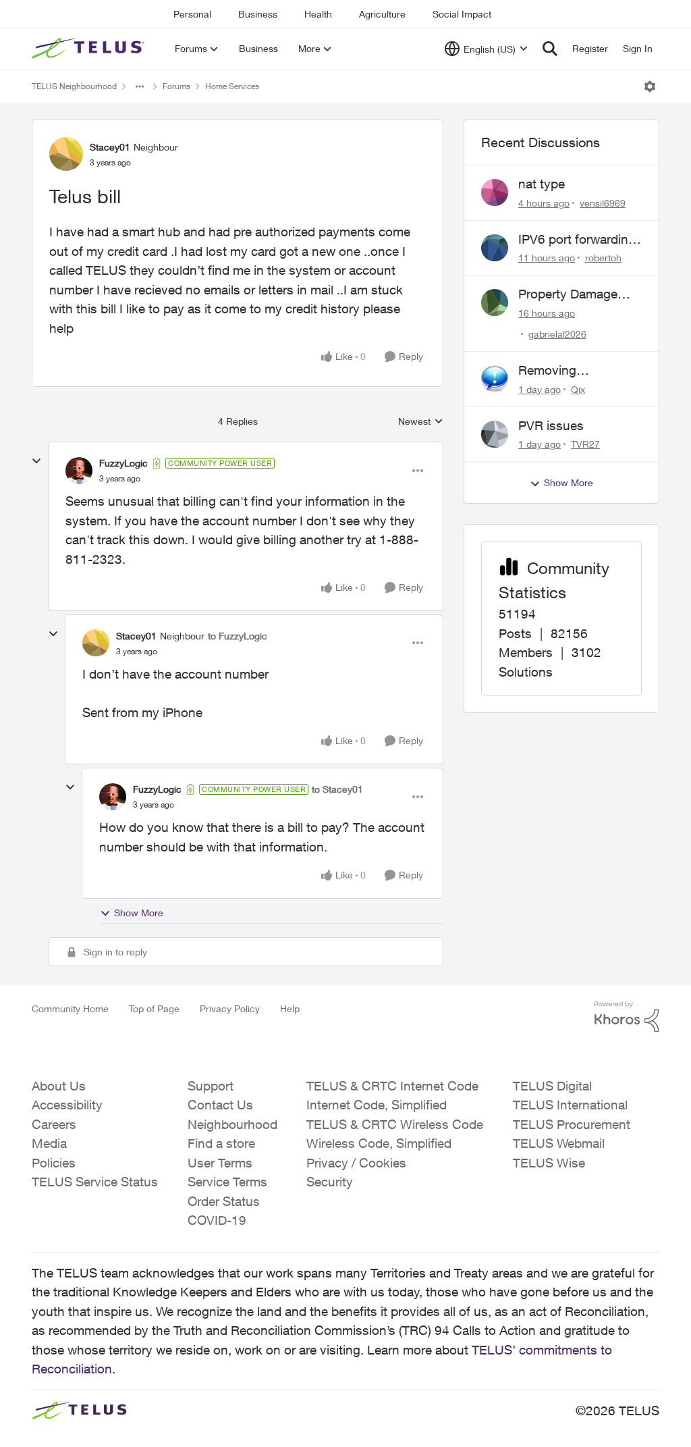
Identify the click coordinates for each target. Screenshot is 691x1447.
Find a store (221, 1143)
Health (318, 14)
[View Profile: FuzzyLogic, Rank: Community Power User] (78, 470)
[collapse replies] (36, 461)
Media (49, 1143)
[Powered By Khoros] (627, 1016)
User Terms (220, 1162)
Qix (578, 389)
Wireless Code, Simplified (378, 1143)
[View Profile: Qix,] (494, 378)
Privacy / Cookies (356, 1162)
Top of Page (154, 1008)
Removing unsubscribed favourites (557, 371)
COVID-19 (217, 1220)
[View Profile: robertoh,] (494, 247)
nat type (541, 183)
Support (210, 1085)
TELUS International (570, 1104)
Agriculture (382, 14)
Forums (176, 86)
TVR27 (585, 444)
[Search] (550, 49)
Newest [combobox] (420, 421)
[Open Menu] (649, 86)
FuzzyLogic (123, 463)
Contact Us (220, 1104)
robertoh (603, 257)
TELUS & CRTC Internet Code (392, 1085)
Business (257, 14)
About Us (59, 1085)
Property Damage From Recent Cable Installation (573, 294)
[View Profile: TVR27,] (494, 434)
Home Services (232, 86)
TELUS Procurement (571, 1124)
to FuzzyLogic (237, 635)
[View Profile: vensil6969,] (494, 192)
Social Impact (462, 14)
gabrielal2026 (557, 334)
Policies (54, 1162)
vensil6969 (603, 203)
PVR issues (551, 425)
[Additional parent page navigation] (140, 86)
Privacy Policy (230, 1008)
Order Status (224, 1201)
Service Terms (227, 1181)
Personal (192, 14)
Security (329, 1181)
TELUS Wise (549, 1162)
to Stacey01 (337, 789)
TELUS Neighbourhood (74, 86)
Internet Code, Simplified (376, 1104)
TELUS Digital (552, 1085)
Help (290, 1008)
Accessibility (67, 1104)
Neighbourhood (232, 1124)
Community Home (70, 1008)
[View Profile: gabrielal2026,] (494, 302)
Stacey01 (110, 147)
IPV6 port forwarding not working (577, 240)
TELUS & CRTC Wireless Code (394, 1124)
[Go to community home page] (90, 48)
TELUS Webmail (559, 1143)
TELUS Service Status (95, 1181)
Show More (138, 912)
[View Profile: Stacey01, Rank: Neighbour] (66, 154)
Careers (54, 1124)
